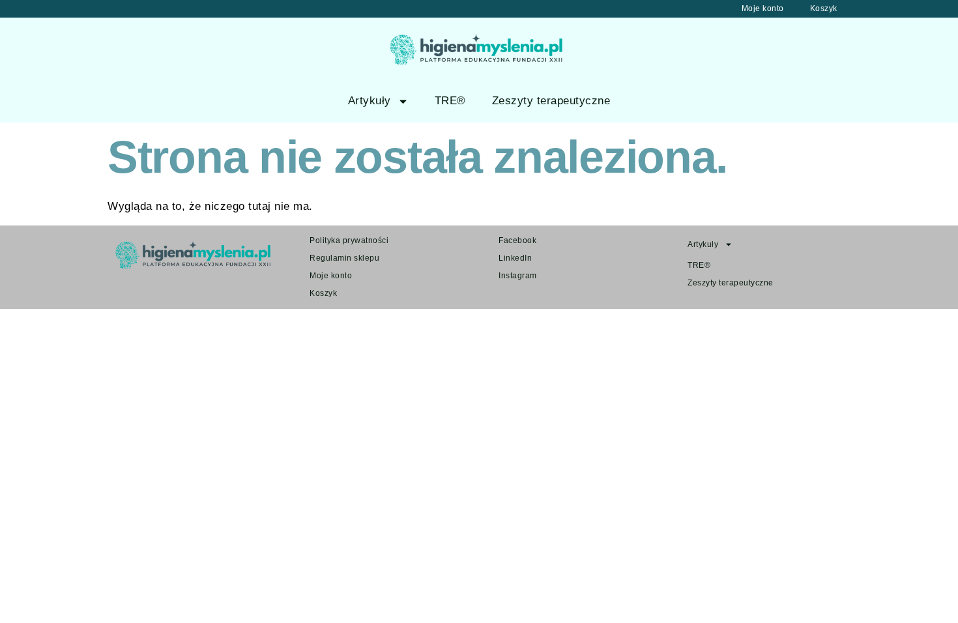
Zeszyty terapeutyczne (551, 100)
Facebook (517, 240)
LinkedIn (515, 258)
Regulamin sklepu (344, 258)
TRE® (450, 100)
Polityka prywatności (349, 240)
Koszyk (823, 8)
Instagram (518, 275)
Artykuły (369, 100)
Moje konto (763, 8)
